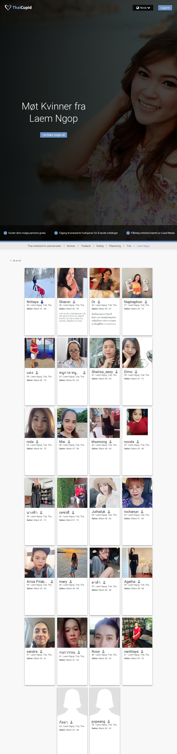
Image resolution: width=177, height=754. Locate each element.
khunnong (99, 442)
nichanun (131, 512)
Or (93, 302)
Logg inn (165, 7)
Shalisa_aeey (102, 372)
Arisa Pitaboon (37, 582)
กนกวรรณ (67, 652)
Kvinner (71, 246)
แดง (30, 373)
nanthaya (131, 651)
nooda (129, 442)
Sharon (64, 302)
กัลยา (63, 722)
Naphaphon (133, 302)
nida (30, 442)
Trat (129, 246)
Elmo (128, 372)
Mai (62, 442)
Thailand (86, 246)
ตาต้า (96, 582)
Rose (96, 651)
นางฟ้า (32, 512)
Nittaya (32, 302)
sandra (32, 651)
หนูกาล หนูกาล (70, 373)
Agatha (129, 582)
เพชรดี (64, 512)
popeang (98, 721)
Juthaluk (98, 512)
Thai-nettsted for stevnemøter (44, 246)
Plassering (115, 246)
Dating (100, 246)
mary (63, 582)
